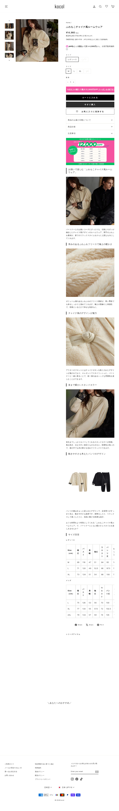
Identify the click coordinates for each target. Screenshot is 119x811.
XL (80, 71)
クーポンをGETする (107, 89)
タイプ (68, 55)
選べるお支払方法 (11, 771)
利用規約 (38, 768)
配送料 (68, 36)
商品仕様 (72, 127)
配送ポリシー (39, 775)
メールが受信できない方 (13, 768)
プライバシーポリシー (43, 779)
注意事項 (72, 133)
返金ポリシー (39, 771)
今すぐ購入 (90, 104)
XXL (87, 71)
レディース (72, 59)
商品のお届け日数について (79, 120)
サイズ (68, 66)
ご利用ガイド (9, 764)
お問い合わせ (9, 775)
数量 (68, 77)
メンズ (83, 59)
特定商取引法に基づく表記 (44, 764)
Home (68, 22)
